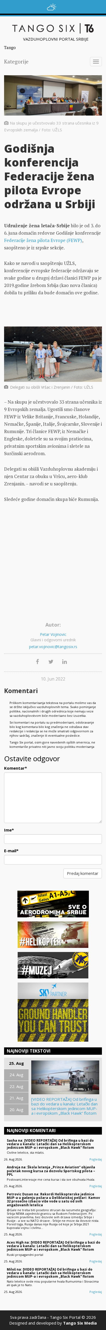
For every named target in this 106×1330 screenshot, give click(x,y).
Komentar (15, 768)
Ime (9, 830)
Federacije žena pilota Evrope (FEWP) (43, 240)
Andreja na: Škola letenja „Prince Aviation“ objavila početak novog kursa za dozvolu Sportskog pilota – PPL (51, 1171)
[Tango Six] (53, 28)
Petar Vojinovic (53, 634)
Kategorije (16, 61)
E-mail (11, 850)
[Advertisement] (53, 564)
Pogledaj (95, 1159)
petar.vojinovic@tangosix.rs (53, 646)
